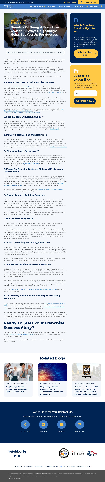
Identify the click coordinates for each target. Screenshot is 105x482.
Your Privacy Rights (68, 466)
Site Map (88, 466)
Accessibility (39, 466)
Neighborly (19, 23)
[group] (35, 52)
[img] (58, 52)
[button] (8, 52)
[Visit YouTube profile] (19, 456)
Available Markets (65, 6)
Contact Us (80, 466)
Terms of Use (18, 466)
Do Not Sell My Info (51, 466)
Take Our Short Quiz (85, 53)
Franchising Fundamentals (22, 39)
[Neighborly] (8, 6)
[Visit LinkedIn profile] (15, 456)
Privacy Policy (28, 466)
